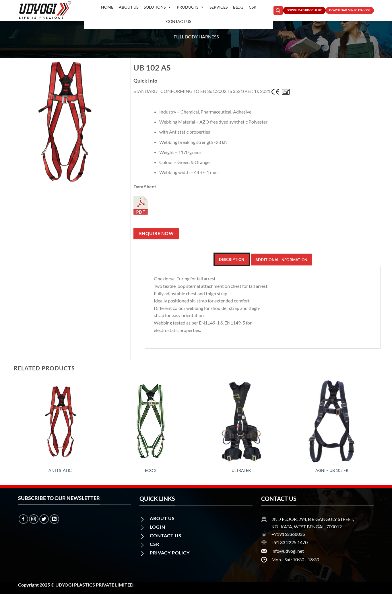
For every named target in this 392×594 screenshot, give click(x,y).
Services (218, 7)
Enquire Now (156, 233)
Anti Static (60, 470)
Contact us (178, 21)
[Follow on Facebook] (23, 519)
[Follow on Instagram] (33, 519)
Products (187, 7)
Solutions (155, 7)
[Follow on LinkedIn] (54, 519)
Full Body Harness (196, 36)
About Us (128, 7)
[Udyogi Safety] (46, 10)
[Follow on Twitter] (44, 519)
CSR (252, 7)
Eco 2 (150, 470)
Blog (238, 7)
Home (107, 7)
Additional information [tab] (281, 259)
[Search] (278, 10)
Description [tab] (231, 259)
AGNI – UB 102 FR (331, 470)
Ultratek (241, 470)
